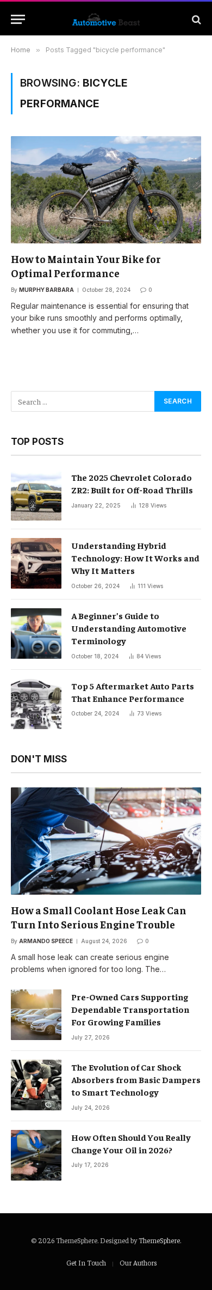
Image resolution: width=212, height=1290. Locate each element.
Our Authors (138, 1262)
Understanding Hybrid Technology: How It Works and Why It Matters (135, 558)
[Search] (195, 19)
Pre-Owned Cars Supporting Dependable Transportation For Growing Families (130, 1009)
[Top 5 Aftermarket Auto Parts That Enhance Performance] (36, 703)
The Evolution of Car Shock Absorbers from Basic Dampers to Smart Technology (136, 1079)
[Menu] (18, 19)
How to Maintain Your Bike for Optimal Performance (86, 265)
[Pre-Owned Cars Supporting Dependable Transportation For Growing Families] (36, 1014)
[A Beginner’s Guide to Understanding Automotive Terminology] (36, 633)
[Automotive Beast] (106, 19)
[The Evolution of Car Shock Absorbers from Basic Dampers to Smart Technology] (36, 1085)
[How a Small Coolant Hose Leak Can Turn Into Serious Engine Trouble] (106, 841)
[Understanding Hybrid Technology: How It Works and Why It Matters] (36, 563)
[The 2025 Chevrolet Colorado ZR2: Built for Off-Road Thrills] (36, 495)
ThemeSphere (159, 1240)
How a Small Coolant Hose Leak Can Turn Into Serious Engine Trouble (98, 917)
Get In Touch (86, 1262)
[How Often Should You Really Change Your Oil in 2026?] (36, 1155)
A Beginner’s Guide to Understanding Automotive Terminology (128, 628)
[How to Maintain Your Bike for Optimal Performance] (106, 189)
